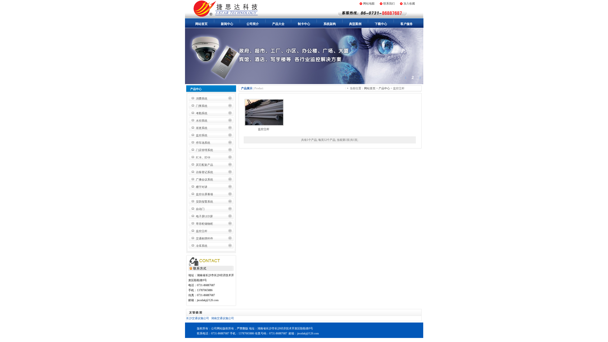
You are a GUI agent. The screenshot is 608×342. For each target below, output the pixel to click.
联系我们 (389, 3)
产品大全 (278, 24)
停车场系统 (203, 142)
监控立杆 (201, 231)
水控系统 (201, 120)
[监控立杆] (264, 124)
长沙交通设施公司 (197, 318)
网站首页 (201, 24)
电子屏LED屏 (204, 216)
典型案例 (355, 24)
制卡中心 (304, 24)
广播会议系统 (204, 179)
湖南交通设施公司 (222, 318)
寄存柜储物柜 (204, 223)
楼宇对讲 (201, 187)
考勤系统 (201, 113)
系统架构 (329, 24)
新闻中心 (227, 24)
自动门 (200, 209)
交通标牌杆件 (204, 238)
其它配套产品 (204, 164)
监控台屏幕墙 (204, 194)
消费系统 (201, 98)
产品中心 (384, 88)
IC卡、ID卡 (203, 157)
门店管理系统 (204, 150)
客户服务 (406, 24)
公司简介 (253, 24)
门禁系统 (201, 106)
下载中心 (381, 24)
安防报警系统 (204, 201)
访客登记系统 (204, 172)
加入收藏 (409, 3)
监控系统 (201, 135)
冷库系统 (201, 245)
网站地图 (369, 3)
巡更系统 (201, 128)
